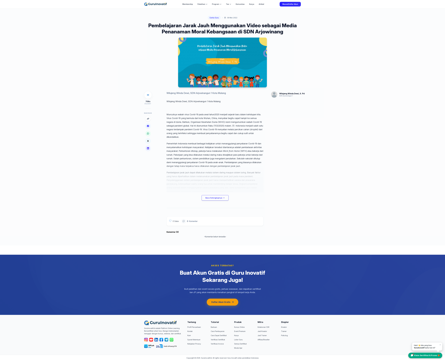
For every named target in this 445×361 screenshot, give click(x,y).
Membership (187, 4)
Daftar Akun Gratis (220, 302)
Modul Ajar (238, 348)
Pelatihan (201, 4)
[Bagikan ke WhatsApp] (148, 133)
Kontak (190, 331)
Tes (227, 4)
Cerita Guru (214, 18)
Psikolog (284, 335)
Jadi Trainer (262, 335)
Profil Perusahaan (194, 327)
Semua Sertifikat (240, 344)
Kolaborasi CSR (263, 327)
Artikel (261, 4)
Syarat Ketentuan (193, 340)
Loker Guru (238, 340)
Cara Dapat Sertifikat (219, 335)
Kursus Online (239, 327)
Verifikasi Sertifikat (218, 340)
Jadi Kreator (262, 331)
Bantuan (214, 327)
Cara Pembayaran (217, 331)
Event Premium (239, 331)
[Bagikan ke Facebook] (148, 126)
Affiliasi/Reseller (264, 340)
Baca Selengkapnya (213, 198)
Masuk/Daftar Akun (290, 4)
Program (215, 4)
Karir (189, 335)
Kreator (284, 327)
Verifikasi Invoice (217, 344)
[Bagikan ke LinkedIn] (148, 148)
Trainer (284, 331)
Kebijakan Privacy (194, 344)
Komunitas (240, 4)
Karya (251, 4)
